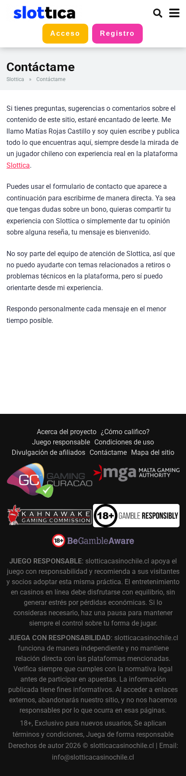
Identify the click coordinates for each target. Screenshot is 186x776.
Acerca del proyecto (66, 432)
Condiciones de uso (124, 442)
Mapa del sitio (152, 452)
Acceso (65, 33)
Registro (117, 33)
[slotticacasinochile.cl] (44, 12)
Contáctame (108, 452)
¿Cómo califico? (125, 432)
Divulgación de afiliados (48, 452)
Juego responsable (61, 442)
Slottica (15, 79)
